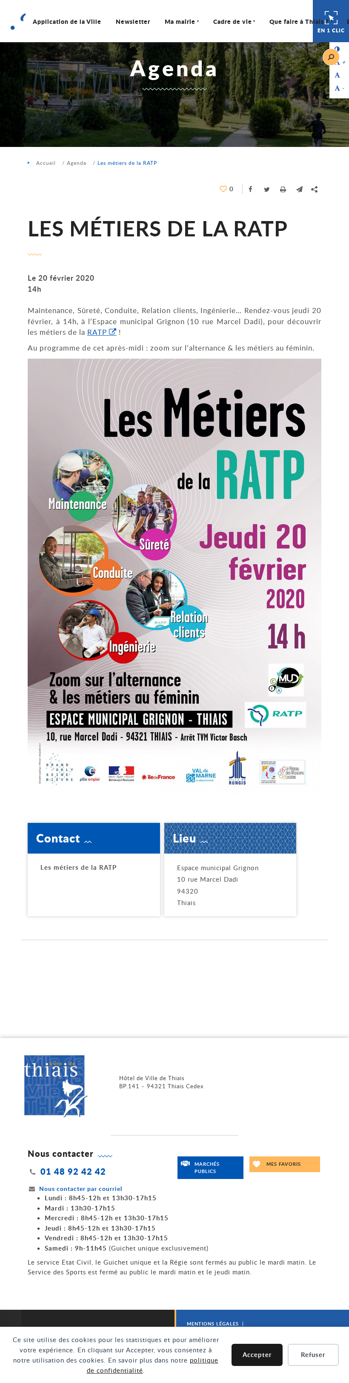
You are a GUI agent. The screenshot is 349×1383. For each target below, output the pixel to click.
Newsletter (133, 21)
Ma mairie (180, 21)
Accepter (257, 1354)
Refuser (313, 1354)
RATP (97, 332)
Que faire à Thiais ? (299, 21)
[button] (299, 189)
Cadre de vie (232, 21)
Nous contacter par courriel (80, 1189)
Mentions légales (213, 1323)
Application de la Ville (67, 21)
